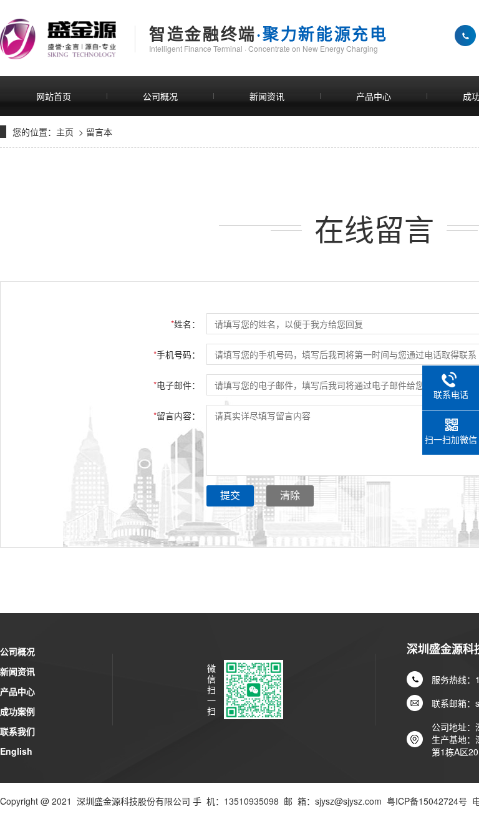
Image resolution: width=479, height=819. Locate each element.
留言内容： (176, 415)
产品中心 (373, 96)
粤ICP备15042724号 (427, 801)
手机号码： (176, 354)
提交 (230, 495)
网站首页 (53, 96)
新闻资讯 (266, 96)
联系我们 (17, 731)
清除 (290, 495)
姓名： (185, 323)
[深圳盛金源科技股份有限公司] (58, 39)
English (16, 751)
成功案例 (17, 711)
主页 (65, 131)
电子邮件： (176, 385)
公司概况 (160, 96)
